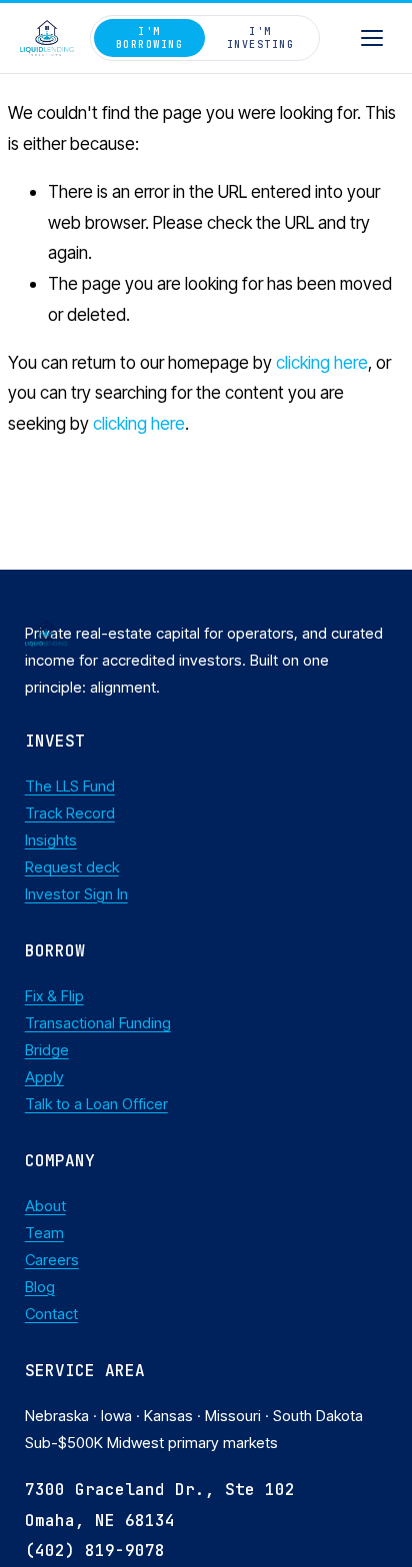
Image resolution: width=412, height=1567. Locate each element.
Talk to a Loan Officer (96, 1104)
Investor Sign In (76, 894)
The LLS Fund (70, 786)
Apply (44, 1077)
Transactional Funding (98, 1023)
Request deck (72, 867)
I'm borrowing (150, 38)
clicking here (322, 362)
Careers (52, 1260)
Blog (40, 1287)
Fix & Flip (54, 996)
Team (44, 1233)
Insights (51, 840)
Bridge (47, 1050)
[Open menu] (372, 38)
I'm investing (261, 38)
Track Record (70, 813)
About (45, 1206)
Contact (51, 1314)
